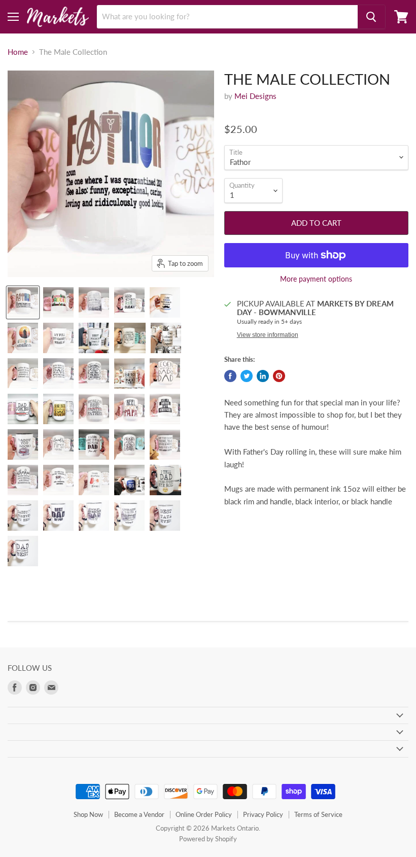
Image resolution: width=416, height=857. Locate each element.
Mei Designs (255, 95)
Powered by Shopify (208, 839)
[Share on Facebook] (230, 376)
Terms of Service (318, 814)
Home (18, 52)
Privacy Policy (263, 814)
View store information (267, 334)
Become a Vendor (139, 814)
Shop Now (88, 814)
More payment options (316, 279)
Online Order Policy (204, 814)
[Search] (371, 16)
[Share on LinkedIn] (263, 376)
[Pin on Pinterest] (279, 376)
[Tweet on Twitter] (246, 376)
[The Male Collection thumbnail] (23, 302)
